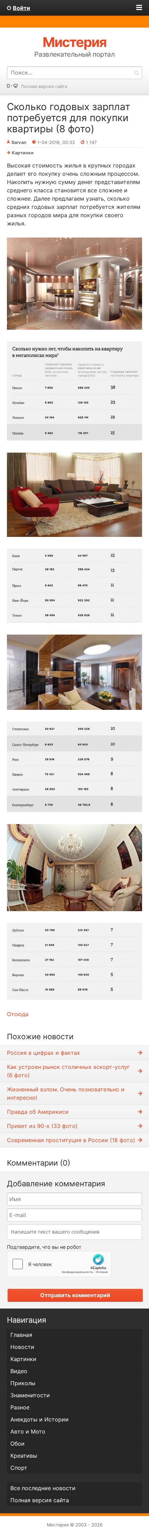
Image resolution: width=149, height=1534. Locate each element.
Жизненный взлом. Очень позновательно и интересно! (65, 1093)
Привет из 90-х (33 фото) (42, 1125)
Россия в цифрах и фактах (43, 1052)
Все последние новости (43, 1488)
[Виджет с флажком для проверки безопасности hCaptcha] (59, 1264)
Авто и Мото (27, 1431)
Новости (22, 1346)
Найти (136, 73)
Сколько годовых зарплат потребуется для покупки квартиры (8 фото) (68, 118)
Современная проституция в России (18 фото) (71, 1140)
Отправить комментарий (75, 1295)
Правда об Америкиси (38, 1111)
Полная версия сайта (44, 86)
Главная (21, 1334)
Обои (17, 1443)
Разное (19, 1407)
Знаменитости (30, 1395)
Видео (18, 1371)
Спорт (18, 1467)
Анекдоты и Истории (39, 1419)
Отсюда (17, 1014)
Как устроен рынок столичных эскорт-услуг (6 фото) (68, 1071)
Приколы (22, 1383)
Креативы (23, 1455)
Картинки (23, 152)
